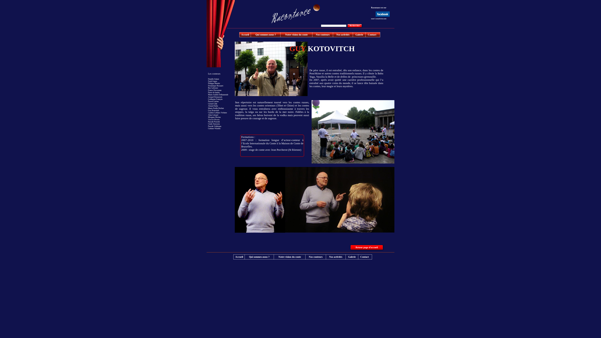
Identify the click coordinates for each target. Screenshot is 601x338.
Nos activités (342, 34)
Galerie (359, 34)
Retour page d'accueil (367, 247)
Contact (372, 34)
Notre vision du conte (296, 34)
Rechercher (355, 25)
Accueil (245, 34)
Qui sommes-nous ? (265, 34)
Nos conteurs (323, 34)
